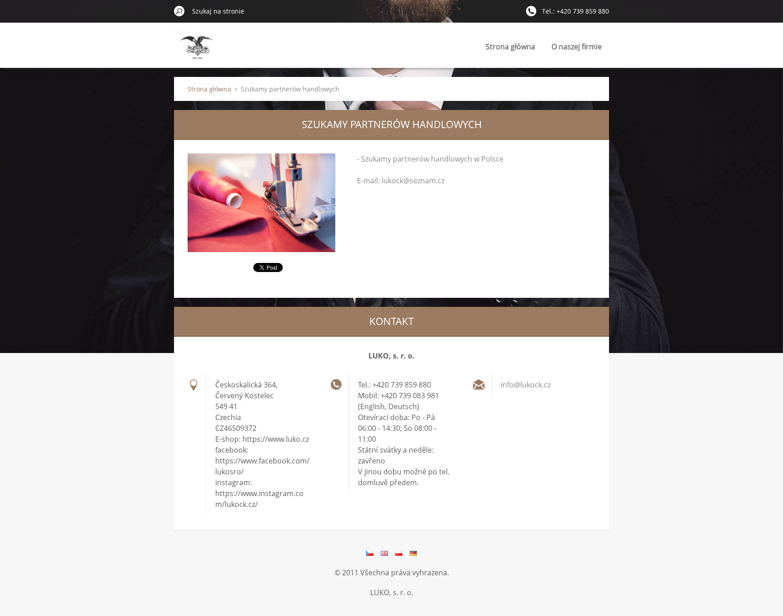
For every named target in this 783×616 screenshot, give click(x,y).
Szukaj (179, 11)
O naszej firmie (576, 47)
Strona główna (510, 47)
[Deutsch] (413, 553)
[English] (384, 553)
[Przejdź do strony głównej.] (197, 51)
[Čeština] (369, 553)
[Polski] (398, 553)
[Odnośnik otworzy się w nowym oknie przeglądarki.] (261, 202)
